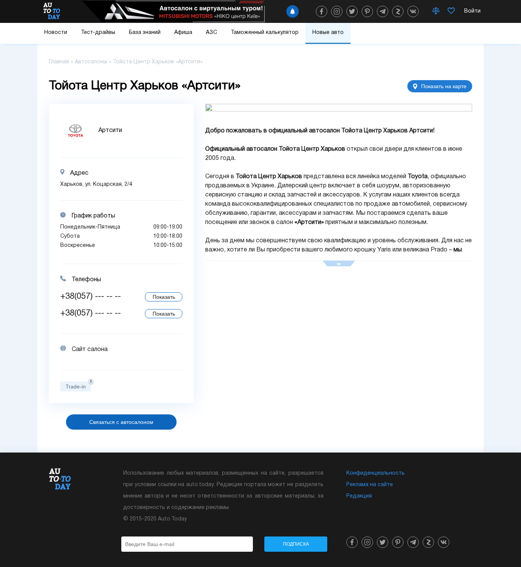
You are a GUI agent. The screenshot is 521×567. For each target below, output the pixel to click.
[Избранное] (451, 11)
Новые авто (328, 32)
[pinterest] (367, 11)
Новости (55, 32)
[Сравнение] (436, 11)
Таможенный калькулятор (265, 32)
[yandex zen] (398, 11)
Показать (164, 297)
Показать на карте (443, 86)
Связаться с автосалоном (121, 422)
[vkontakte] (413, 11)
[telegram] (382, 11)
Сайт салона (90, 349)
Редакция (359, 496)
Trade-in (76, 386)
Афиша (183, 32)
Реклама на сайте (369, 484)
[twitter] (352, 11)
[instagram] (337, 11)
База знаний (145, 32)
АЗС (211, 32)
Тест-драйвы (98, 32)
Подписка (296, 544)
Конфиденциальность (375, 473)
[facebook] (321, 11)
